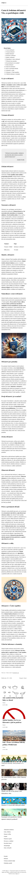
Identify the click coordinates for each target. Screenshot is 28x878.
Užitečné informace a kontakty (13, 74)
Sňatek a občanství (10, 57)
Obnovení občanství (10, 66)
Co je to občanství (10, 50)
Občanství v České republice (12, 72)
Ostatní (25, 678)
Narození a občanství (11, 55)
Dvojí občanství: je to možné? (13, 63)
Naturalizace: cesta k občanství (13, 59)
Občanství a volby (10, 70)
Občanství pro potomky (11, 61)
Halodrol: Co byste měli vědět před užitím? (13, 805)
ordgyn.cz (3, 2)
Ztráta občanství (9, 64)
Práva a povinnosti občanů (12, 68)
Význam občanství (10, 51)
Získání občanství (10, 53)
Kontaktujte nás (15, 672)
